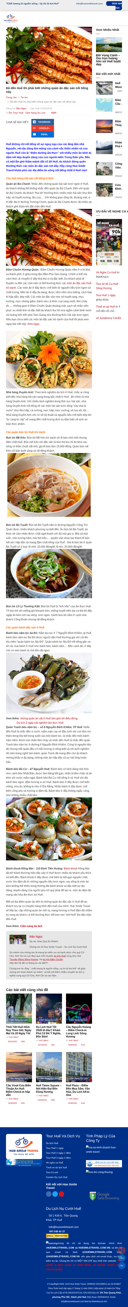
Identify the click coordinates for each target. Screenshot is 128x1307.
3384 (52, 1100)
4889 (53, 112)
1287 (52, 1045)
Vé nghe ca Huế (54, 1162)
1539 (82, 1103)
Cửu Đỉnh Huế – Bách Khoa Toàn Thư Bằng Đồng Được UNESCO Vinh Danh (121, 187)
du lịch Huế (60, 956)
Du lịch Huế (52, 1143)
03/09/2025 (42, 1100)
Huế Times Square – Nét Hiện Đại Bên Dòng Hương (49, 1088)
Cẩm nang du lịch (31, 926)
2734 (82, 1045)
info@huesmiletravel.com (64, 1227)
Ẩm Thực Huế (16, 112)
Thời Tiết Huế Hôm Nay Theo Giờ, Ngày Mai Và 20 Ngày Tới (18, 1030)
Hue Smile (13, 1037)
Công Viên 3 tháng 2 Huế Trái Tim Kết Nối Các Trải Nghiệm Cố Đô (120, 166)
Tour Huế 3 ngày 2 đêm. (59, 1157)
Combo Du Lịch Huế (56, 1177)
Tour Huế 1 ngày (106, 295)
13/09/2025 (72, 1045)
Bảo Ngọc (21, 108)
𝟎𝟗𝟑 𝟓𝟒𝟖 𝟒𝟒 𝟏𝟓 (57, 1231)
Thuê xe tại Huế (105, 306)
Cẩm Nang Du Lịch (35, 112)
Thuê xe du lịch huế (56, 1167)
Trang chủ (11, 97)
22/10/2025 (42, 1045)
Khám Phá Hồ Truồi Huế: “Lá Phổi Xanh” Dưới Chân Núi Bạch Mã (119, 144)
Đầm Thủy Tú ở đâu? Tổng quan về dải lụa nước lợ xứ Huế (120, 123)
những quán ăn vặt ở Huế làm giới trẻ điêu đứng (49, 718)
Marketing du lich (99, 1301)
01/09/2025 (72, 1103)
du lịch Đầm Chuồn (53, 959)
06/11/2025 (12, 1041)
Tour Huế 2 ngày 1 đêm (58, 1153)
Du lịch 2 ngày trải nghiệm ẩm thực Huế (40, 722)
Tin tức (24, 97)
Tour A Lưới (52, 1172)
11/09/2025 (12, 1103)
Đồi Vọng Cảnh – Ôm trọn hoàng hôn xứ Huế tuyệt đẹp (108, 60)
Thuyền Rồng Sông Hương (24, 959)
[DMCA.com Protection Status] (57, 1235)
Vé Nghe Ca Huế (106, 272)
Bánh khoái (70, 868)
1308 (22, 1041)
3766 (22, 1103)
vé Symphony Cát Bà (108, 318)
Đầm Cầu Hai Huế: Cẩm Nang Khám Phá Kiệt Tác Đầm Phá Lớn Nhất (120, 102)
